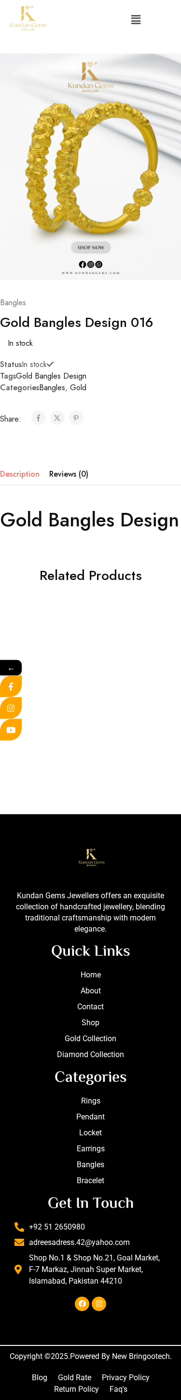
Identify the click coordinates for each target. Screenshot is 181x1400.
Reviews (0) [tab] (68, 474)
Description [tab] (20, 474)
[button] (135, 19)
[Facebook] (82, 1304)
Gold (78, 387)
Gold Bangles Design (51, 376)
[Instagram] (99, 1304)
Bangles (13, 302)
